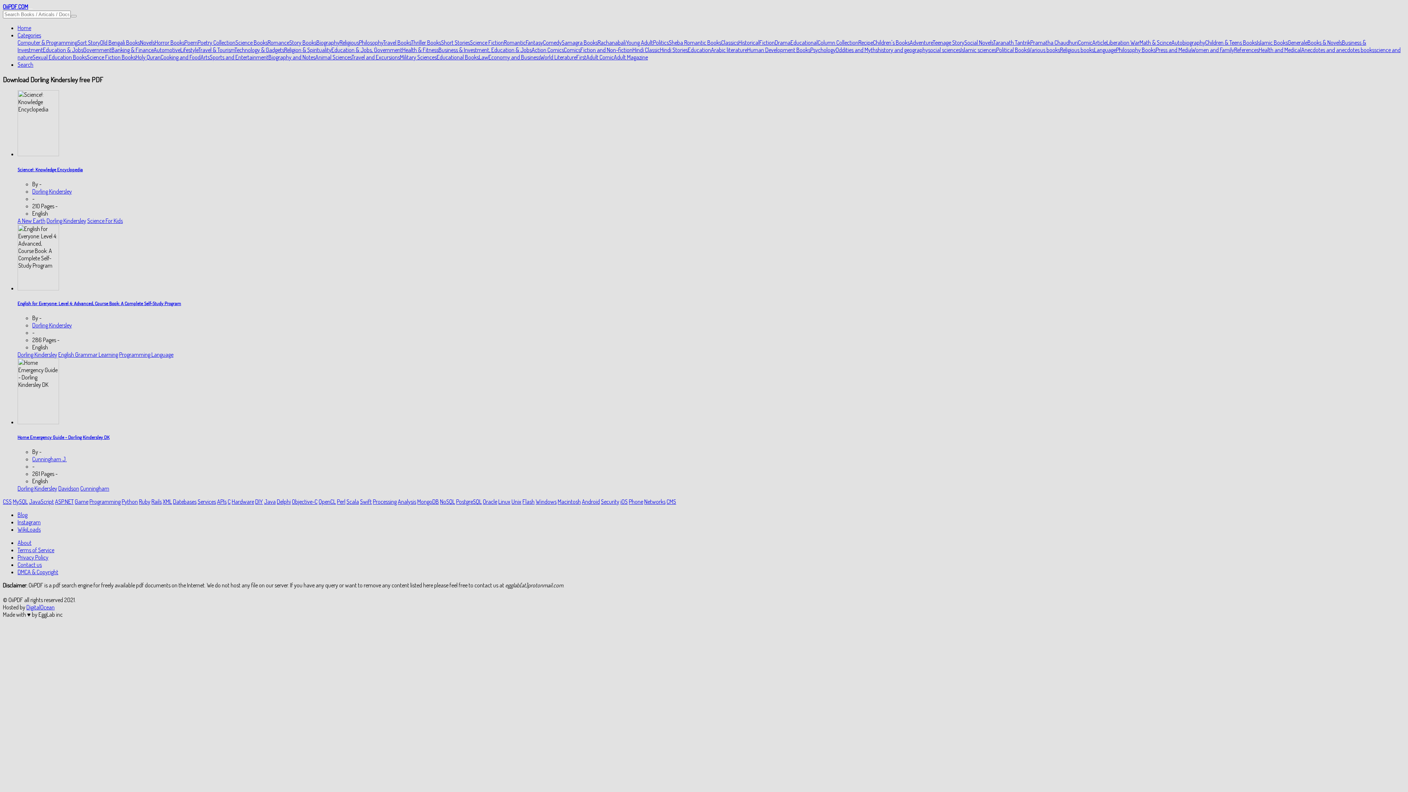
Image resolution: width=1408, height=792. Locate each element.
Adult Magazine (631, 57)
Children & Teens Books (1231, 42)
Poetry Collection (216, 42)
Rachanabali (612, 42)
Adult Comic (600, 57)
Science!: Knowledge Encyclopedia (50, 169)
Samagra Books (580, 42)
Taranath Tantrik (1011, 42)
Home (24, 28)
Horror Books (169, 42)
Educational (804, 42)
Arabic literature (729, 50)
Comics (572, 50)
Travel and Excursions (376, 57)
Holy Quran (148, 57)
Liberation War (1123, 42)
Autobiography (1188, 42)
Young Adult (639, 42)
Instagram (29, 522)
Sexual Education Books (60, 57)
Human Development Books (778, 50)
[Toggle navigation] (30, 8)
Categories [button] (29, 35)
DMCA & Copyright (38, 572)
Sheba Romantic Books (695, 42)
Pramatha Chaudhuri (1054, 42)
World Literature (558, 57)
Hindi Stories (674, 50)
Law (483, 57)
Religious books (1077, 50)
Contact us (30, 564)
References (1246, 50)
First (581, 57)
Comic (1085, 42)
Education (699, 50)
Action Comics (548, 50)
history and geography (903, 50)
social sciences (944, 50)
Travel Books (397, 42)
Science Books (251, 42)
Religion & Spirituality (307, 50)
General (1296, 42)
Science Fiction (487, 42)
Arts (205, 57)
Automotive (167, 50)
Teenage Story (948, 42)
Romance (278, 42)
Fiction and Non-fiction (606, 50)
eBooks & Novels (1323, 42)
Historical (748, 42)
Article (1099, 42)
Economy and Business (514, 57)
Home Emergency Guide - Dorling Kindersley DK (64, 437)
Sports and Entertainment (239, 57)
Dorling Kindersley (52, 191)
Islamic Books (1272, 42)
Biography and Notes (291, 57)
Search (25, 64)
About (25, 542)
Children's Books (891, 42)
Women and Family (1212, 50)
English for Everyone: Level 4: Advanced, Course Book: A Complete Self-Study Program (99, 303)
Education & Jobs (63, 50)
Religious (349, 42)
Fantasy (534, 42)
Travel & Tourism (216, 50)
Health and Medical (1280, 50)
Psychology (823, 50)
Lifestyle (189, 50)
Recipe (865, 42)
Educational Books (458, 57)
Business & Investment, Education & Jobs (485, 50)
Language (1105, 50)
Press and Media (1173, 50)
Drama (783, 42)
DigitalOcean (40, 607)
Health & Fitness (420, 50)
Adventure (921, 42)
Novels (147, 42)
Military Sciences (418, 57)
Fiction (767, 42)
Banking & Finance (132, 50)
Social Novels (978, 42)
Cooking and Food (181, 57)
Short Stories (455, 42)
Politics (661, 42)
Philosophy (371, 42)
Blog (22, 514)
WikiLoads (29, 529)
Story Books (302, 42)
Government (97, 50)
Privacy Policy (33, 557)
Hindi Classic (646, 50)
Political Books (1012, 50)
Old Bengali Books (120, 42)
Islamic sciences (978, 50)
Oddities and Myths (857, 50)
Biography (328, 42)
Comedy (552, 42)
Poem (191, 42)
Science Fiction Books (111, 57)
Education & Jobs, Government (366, 50)
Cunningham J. (49, 459)
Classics (729, 42)
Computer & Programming (47, 42)
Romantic (515, 42)
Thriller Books (426, 42)
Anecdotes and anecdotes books (1337, 50)
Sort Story (88, 42)
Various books (1044, 50)
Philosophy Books (1136, 50)
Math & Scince (1156, 42)
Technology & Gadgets (259, 50)
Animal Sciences (333, 57)
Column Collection (838, 42)
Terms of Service (36, 550)
